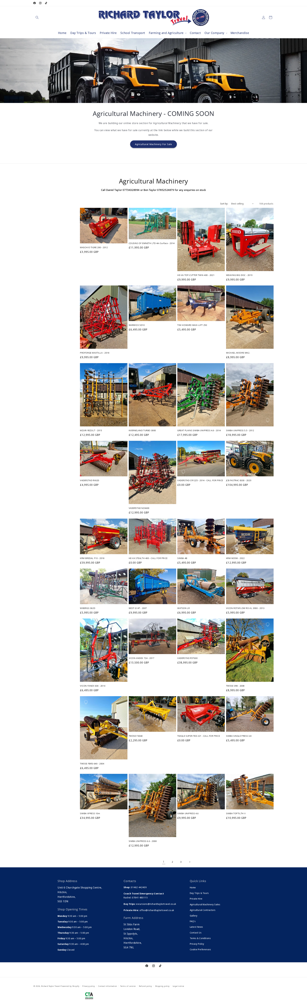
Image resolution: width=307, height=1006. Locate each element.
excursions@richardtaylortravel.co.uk (155, 903)
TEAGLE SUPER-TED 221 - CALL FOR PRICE (198, 736)
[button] (37, 17)
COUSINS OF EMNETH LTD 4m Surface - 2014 (152, 243)
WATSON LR (183, 608)
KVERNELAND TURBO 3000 (142, 430)
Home (193, 887)
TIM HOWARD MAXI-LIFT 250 (192, 325)
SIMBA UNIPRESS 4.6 (188, 813)
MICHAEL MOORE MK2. (238, 352)
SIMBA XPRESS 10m (90, 813)
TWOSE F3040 (136, 736)
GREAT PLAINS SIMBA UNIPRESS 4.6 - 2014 (199, 430)
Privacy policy (88, 986)
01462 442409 (139, 887)
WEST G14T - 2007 (138, 608)
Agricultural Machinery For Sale (153, 144)
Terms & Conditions (200, 938)
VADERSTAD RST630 (187, 658)
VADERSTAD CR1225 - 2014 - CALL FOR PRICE (200, 480)
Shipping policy (162, 986)
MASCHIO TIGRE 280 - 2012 (94, 247)
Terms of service (128, 986)
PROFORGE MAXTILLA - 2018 (94, 352)
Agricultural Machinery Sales (205, 904)
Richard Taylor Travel (50, 986)
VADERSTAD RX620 (89, 480)
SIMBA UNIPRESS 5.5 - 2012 (240, 430)
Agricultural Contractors (203, 910)
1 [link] (164, 861)
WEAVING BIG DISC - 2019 (239, 275)
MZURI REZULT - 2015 (91, 430)
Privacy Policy (197, 943)
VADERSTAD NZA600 (139, 508)
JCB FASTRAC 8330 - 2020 (238, 480)
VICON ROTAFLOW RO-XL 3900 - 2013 (245, 608)
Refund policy (145, 986)
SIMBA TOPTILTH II (236, 813)
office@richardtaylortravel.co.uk (156, 910)
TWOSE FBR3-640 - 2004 (92, 763)
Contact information (107, 986)
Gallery (193, 915)
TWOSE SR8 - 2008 (235, 685)
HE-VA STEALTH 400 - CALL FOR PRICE (148, 558)
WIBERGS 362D (87, 608)
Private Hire (196, 898)
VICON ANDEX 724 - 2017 (141, 658)
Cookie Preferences (200, 949)
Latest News (196, 926)
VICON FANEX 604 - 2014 (92, 685)
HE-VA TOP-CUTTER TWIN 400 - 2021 (195, 275)
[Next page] (189, 861)
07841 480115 (140, 897)
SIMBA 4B (182, 558)
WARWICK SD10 (137, 325)
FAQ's (193, 921)
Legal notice (178, 986)
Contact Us (196, 932)
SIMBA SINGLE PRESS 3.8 (239, 736)
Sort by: (224, 203)
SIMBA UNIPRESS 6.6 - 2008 (143, 841)
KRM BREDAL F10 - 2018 (92, 558)
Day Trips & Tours (199, 893)
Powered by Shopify (70, 986)
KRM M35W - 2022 (235, 558)
